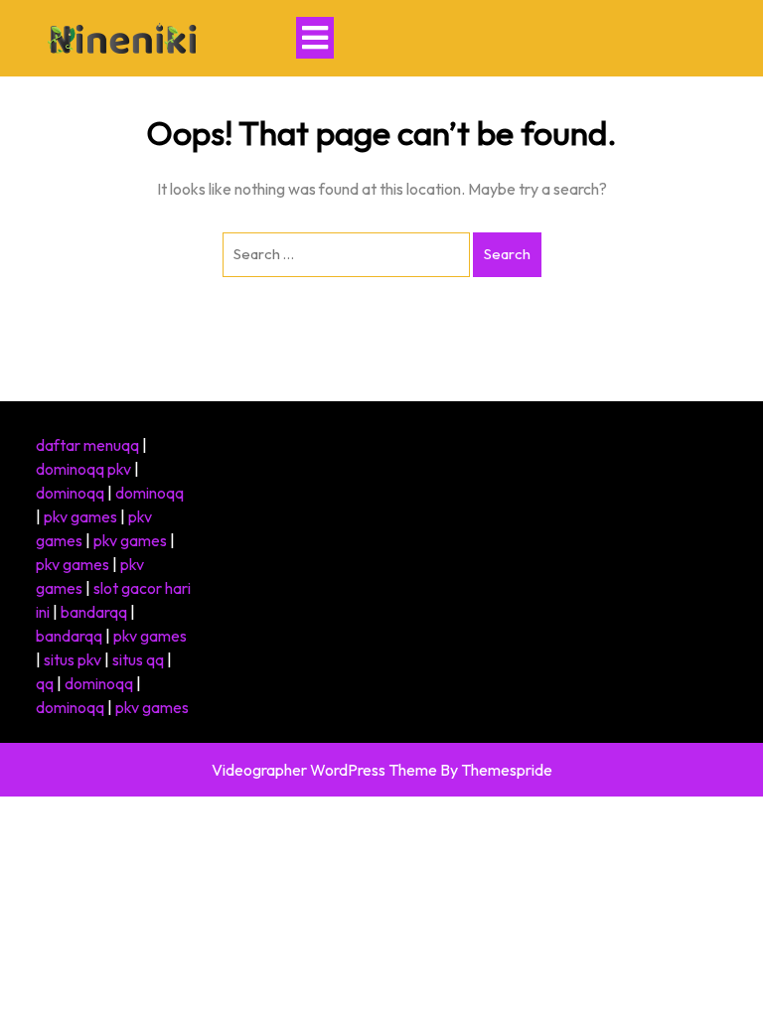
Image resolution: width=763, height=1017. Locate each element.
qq (45, 683)
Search (507, 253)
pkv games (80, 516)
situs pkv (72, 659)
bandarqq (94, 612)
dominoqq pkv (83, 469)
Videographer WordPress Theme (324, 770)
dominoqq (70, 493)
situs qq (138, 659)
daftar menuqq (87, 445)
